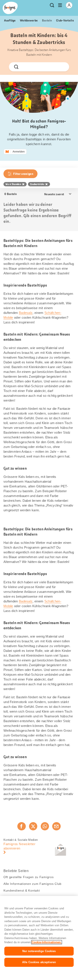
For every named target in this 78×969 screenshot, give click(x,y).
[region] (39, 932)
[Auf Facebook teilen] (21, 826)
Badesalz (25, 313)
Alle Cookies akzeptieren (39, 962)
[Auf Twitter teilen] (33, 826)
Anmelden (19, 151)
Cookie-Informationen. (47, 942)
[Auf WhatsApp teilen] (45, 826)
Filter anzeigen (23, 174)
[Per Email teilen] (56, 826)
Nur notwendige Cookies (39, 951)
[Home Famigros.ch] (10, 8)
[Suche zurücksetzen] (62, 66)
